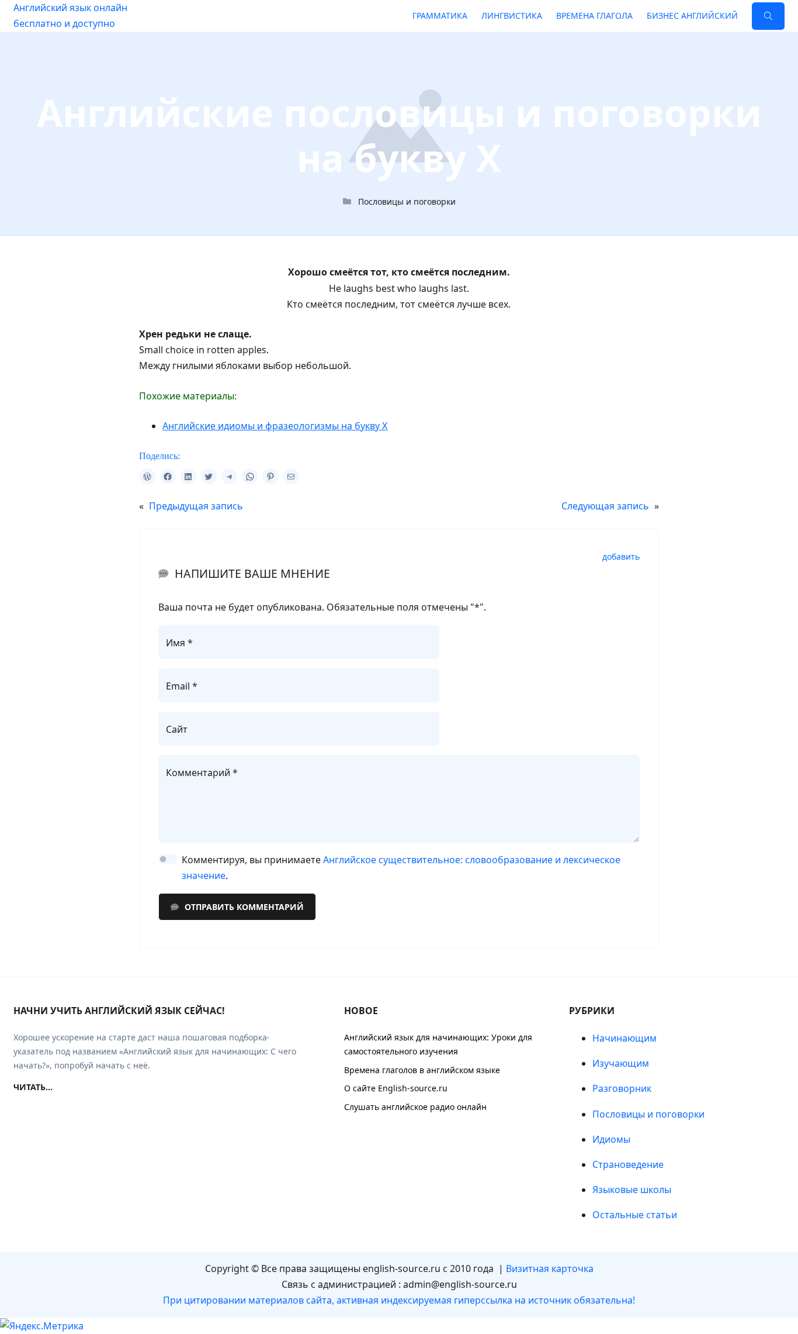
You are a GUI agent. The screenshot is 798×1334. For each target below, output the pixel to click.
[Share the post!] (147, 476)
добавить (621, 557)
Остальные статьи (634, 1214)
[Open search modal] (768, 16)
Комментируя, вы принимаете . (401, 867)
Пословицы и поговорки (407, 201)
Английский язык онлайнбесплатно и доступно (70, 15)
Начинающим (624, 1038)
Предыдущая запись (196, 505)
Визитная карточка (550, 1268)
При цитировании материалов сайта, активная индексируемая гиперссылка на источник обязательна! (399, 1300)
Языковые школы (631, 1189)
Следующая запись (605, 505)
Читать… (33, 1086)
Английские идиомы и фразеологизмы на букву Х (274, 425)
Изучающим (620, 1063)
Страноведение (628, 1164)
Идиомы (611, 1139)
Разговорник (621, 1088)
